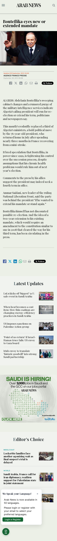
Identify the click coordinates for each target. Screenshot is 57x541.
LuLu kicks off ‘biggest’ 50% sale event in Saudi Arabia (19, 295)
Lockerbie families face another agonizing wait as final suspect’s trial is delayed (18, 458)
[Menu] (3, 5)
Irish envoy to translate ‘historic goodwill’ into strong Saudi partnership (20, 353)
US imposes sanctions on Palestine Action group (17, 325)
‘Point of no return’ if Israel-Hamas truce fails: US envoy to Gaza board (20, 340)
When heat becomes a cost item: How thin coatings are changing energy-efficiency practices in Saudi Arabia (19, 311)
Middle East (9, 450)
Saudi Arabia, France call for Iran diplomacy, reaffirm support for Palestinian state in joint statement (20, 479)
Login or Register (13, 519)
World (7, 471)
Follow (48, 83)
